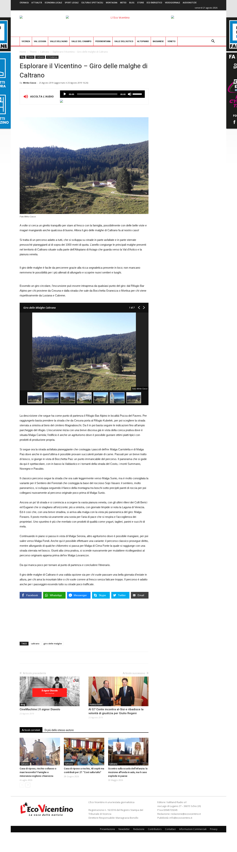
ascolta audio (65, 94)
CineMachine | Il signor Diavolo (40, 709)
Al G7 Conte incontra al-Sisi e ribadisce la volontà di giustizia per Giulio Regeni (116, 711)
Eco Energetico (154, 2)
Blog (131, 2)
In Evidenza (52, 57)
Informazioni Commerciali (192, 829)
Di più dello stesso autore (59, 730)
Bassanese (158, 41)
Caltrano (44, 51)
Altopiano (143, 41)
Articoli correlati (31, 730)
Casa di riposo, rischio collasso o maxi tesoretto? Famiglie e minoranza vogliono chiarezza (38, 772)
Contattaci (170, 829)
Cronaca (24, 2)
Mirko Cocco (29, 82)
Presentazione (107, 829)
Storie (140, 2)
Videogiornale (172, 2)
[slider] (138, 93)
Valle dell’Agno (59, 41)
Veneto (172, 41)
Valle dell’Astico (123, 41)
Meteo (123, 2)
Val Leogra (40, 41)
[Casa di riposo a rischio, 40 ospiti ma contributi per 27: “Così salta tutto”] (84, 751)
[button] (212, 41)
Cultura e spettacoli (92, 2)
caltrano (35, 643)
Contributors (154, 829)
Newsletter (124, 829)
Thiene (33, 51)
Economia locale (53, 2)
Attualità (36, 2)
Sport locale (72, 2)
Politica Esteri (96, 704)
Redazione (138, 829)
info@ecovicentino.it (180, 817)
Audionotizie (189, 2)
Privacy (213, 829)
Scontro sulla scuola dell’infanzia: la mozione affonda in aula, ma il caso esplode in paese (127, 772)
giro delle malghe (53, 643)
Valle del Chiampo (81, 41)
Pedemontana (103, 41)
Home (23, 51)
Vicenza (26, 41)
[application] (102, 94)
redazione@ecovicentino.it (186, 814)
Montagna (111, 2)
